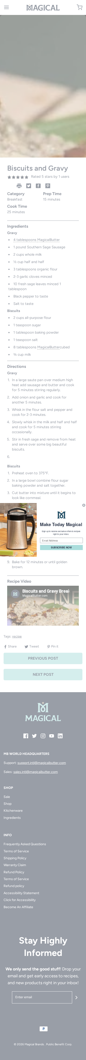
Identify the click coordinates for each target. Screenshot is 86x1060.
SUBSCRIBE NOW (61, 547)
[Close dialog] (84, 505)
